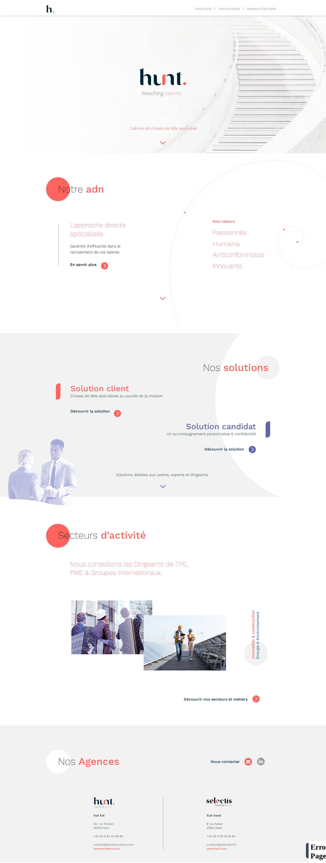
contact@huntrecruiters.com (114, 844)
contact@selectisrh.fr (222, 844)
